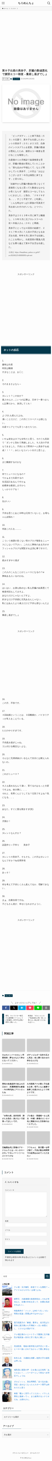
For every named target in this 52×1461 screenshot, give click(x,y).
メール (7, 1230)
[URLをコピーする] (46, 1008)
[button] (6, 1008)
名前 (6, 1221)
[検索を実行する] (47, 1276)
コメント (9, 1190)
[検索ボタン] (49, 3)
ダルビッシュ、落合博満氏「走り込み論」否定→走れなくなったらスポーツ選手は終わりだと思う (31, 1385)
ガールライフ (35, 1453)
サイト (7, 1239)
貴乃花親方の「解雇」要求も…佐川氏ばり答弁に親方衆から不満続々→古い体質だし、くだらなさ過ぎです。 (31, 1325)
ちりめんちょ (26, 3)
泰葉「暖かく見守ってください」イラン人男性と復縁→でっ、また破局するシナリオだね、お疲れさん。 (31, 1396)
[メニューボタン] (3, 3)
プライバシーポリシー (20, 1453)
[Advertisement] (26, 38)
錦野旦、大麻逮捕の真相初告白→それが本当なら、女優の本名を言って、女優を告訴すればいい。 (31, 1302)
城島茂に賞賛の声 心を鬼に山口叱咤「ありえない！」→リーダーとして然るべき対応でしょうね (31, 1373)
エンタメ (16, 79)
